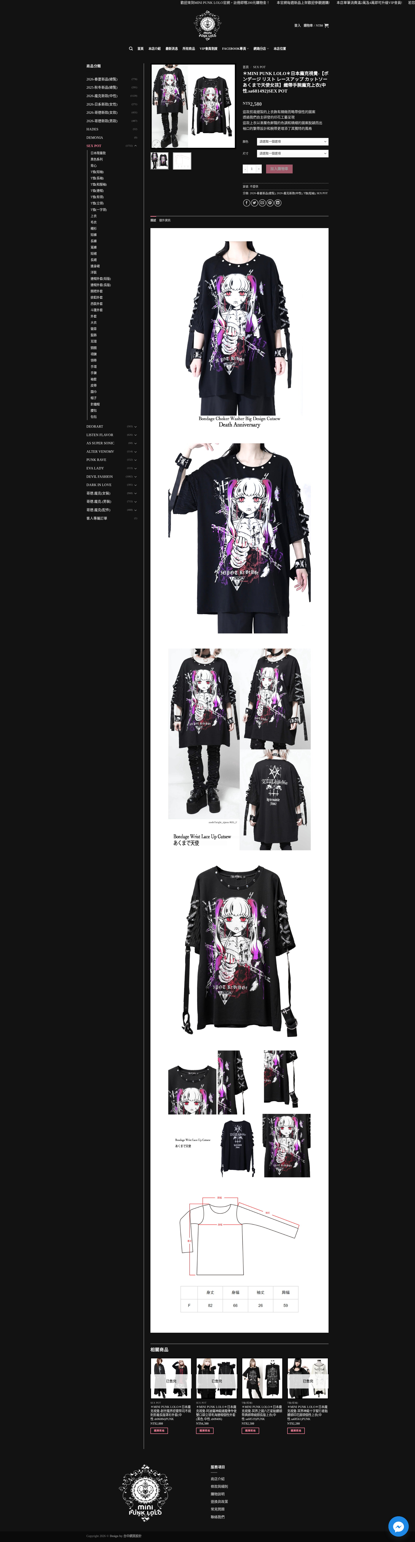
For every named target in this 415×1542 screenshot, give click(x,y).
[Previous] (157, 106)
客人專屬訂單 (96, 518)
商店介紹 (218, 1479)
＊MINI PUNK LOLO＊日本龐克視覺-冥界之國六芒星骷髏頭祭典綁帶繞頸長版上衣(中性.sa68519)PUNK (262, 1413)
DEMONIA (94, 137)
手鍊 (94, 373)
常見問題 (218, 1509)
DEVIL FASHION (99, 476)
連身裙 (95, 266)
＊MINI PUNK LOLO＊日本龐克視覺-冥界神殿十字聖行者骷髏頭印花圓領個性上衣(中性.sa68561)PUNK (307, 1413)
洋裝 (94, 272)
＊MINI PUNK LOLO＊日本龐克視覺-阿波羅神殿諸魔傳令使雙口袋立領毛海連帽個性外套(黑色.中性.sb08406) (216, 1413)
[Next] (229, 106)
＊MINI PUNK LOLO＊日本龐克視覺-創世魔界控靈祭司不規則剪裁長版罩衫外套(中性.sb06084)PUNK (170, 1413)
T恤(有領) (97, 197)
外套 (94, 316)
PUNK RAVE (96, 460)
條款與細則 (219, 1486)
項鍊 (94, 354)
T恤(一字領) (99, 209)
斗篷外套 (97, 310)
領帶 (94, 360)
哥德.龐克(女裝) (98, 493)
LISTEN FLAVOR (99, 435)
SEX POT (93, 146)
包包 (94, 417)
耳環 (94, 341)
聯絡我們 (218, 1517)
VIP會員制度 (208, 48)
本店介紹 (154, 48)
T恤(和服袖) (99, 184)
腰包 (94, 410)
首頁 (140, 48)
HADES (92, 129)
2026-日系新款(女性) (101, 104)
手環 (94, 366)
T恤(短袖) (97, 172)
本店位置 (280, 48)
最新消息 (172, 48)
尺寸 (245, 153)
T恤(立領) (97, 203)
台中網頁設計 (132, 1536)
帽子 (94, 398)
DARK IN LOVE (99, 485)
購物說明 (218, 1494)
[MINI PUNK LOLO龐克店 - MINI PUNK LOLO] (207, 25)
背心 (94, 165)
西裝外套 (97, 304)
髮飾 (94, 335)
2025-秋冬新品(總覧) (101, 87)
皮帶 (94, 385)
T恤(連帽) (97, 190)
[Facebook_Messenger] (398, 1526)
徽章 (94, 329)
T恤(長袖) (97, 178)
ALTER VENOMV (100, 451)
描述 (153, 220)
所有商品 (189, 48)
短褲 (94, 235)
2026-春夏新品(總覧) (101, 79)
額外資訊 (165, 220)
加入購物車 (279, 169)
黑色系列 (97, 159)
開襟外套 (97, 291)
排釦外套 (97, 297)
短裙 (94, 253)
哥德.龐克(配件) (98, 510)
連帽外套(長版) (101, 285)
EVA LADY (95, 468)
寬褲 (94, 247)
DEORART (94, 426)
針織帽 (95, 404)
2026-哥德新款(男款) (101, 121)
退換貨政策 (219, 1502)
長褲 (94, 241)
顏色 (245, 141)
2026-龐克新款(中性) (101, 96)
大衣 (94, 322)
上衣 (94, 216)
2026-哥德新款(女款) (101, 112)
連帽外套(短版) (101, 278)
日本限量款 (98, 153)
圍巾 (94, 391)
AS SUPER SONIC (100, 443)
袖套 (94, 379)
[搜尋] (131, 48)
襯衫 (94, 228)
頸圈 (94, 348)
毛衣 (94, 222)
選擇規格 (159, 1430)
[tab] (153, 220)
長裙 (94, 260)
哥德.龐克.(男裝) (98, 501)
